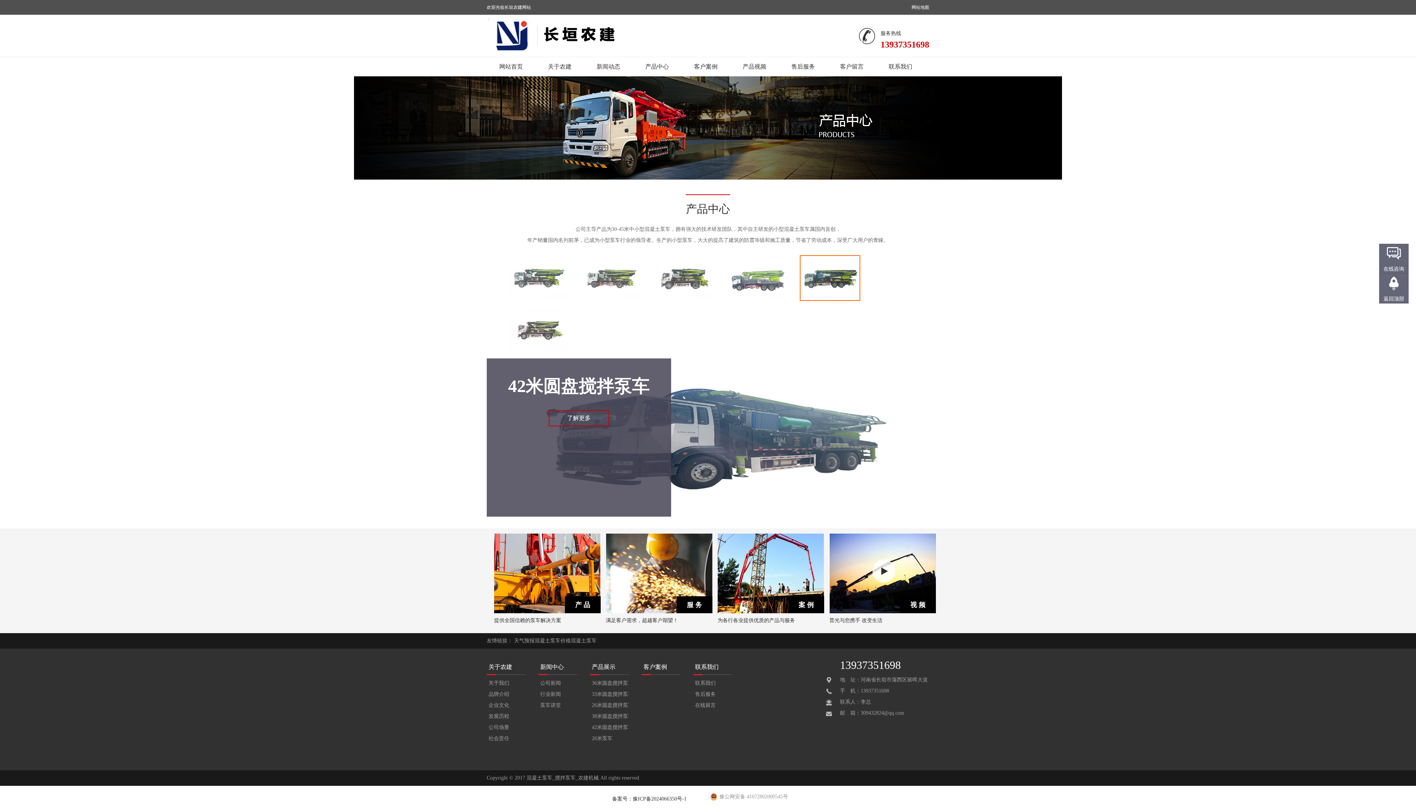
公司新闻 (550, 683)
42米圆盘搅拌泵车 (610, 727)
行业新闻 (550, 694)
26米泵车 (602, 738)
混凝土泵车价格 (553, 640)
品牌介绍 (499, 694)
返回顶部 (1394, 299)
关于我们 (499, 683)
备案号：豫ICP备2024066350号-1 (649, 799)
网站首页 (511, 66)
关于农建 (560, 66)
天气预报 (524, 640)
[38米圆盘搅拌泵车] (757, 299)
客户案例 (706, 66)
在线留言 (705, 705)
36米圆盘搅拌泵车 (610, 683)
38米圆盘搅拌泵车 (610, 716)
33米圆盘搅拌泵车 (610, 694)
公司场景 (499, 727)
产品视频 (754, 66)
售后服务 (803, 66)
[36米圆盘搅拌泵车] (538, 299)
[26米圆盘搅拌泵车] (684, 299)
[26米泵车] (538, 351)
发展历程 (499, 716)
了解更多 (579, 418)
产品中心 (657, 66)
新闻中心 (552, 667)
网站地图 (920, 7)
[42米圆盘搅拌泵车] (830, 299)
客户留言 (852, 66)
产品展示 (603, 667)
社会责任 (499, 738)
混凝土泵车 (584, 640)
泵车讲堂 (550, 705)
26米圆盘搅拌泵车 (610, 705)
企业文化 (499, 705)
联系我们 (900, 66)
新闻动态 (608, 66)
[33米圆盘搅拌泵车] (611, 299)
